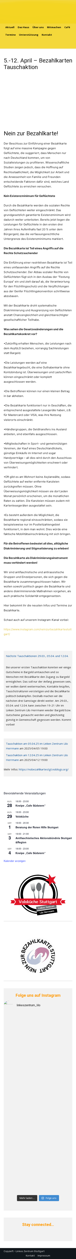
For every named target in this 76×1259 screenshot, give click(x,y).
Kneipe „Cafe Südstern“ (30, 805)
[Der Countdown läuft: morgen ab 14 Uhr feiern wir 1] (38, 1128)
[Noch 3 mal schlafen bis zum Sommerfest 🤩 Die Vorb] (38, 1174)
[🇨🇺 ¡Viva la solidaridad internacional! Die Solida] (38, 1058)
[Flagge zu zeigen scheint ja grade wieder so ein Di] (38, 1039)
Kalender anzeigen (15, 861)
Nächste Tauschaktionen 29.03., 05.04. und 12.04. (37, 656)
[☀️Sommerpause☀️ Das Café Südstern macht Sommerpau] (38, 1023)
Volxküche (22, 816)
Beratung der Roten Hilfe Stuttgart (36, 827)
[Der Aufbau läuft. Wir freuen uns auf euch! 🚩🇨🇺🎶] (38, 1075)
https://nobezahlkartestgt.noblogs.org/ (43, 769)
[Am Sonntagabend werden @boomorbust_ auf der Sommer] (38, 1150)
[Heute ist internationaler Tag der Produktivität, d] (38, 1096)
